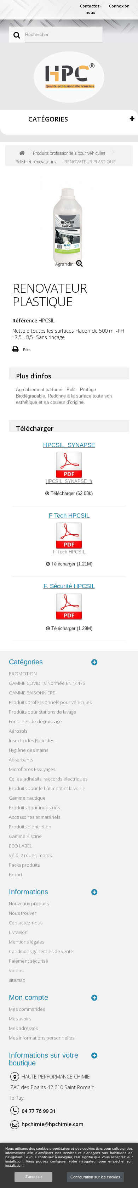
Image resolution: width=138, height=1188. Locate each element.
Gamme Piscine (25, 836)
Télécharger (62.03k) (71, 493)
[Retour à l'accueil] (22, 153)
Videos (16, 970)
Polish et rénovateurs (36, 162)
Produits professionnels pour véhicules (69, 153)
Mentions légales (26, 942)
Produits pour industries (34, 807)
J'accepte (33, 1177)
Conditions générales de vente (41, 951)
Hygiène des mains (28, 750)
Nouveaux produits (29, 903)
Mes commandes (27, 1009)
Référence (24, 320)
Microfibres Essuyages (32, 769)
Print (26, 349)
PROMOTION (23, 673)
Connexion (119, 6)
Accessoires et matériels (34, 817)
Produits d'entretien (30, 826)
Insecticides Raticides (31, 740)
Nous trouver (22, 913)
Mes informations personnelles (41, 1038)
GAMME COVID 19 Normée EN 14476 (47, 683)
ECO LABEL (20, 846)
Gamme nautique (27, 798)
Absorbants (21, 759)
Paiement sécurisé (28, 961)
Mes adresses (23, 1028)
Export (15, 874)
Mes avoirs (20, 1018)
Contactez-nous (90, 9)
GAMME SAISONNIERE (32, 692)
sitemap (17, 980)
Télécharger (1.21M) (71, 564)
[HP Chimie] (69, 77)
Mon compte (28, 997)
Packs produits (24, 865)
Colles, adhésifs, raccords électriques (48, 779)
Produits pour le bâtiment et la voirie (47, 788)
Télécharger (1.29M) (71, 628)
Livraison (18, 932)
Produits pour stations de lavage (42, 712)
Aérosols (18, 731)
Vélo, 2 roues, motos (30, 855)
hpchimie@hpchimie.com (53, 1124)
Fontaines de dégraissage (35, 721)
